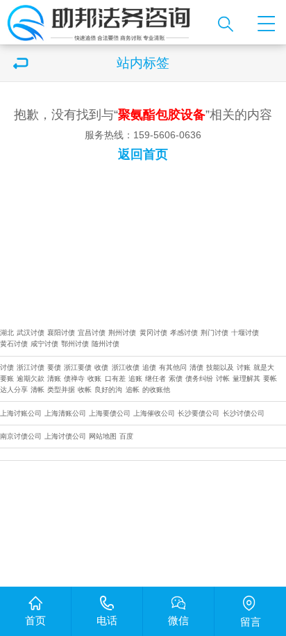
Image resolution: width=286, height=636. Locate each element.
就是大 (263, 367)
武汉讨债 (30, 332)
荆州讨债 (122, 332)
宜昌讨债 (92, 332)
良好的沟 (108, 389)
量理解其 (246, 378)
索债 (176, 378)
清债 (196, 367)
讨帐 (223, 378)
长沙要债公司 (198, 413)
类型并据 (61, 389)
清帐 (37, 389)
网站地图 (103, 436)
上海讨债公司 (65, 436)
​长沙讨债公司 (243, 413)
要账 (7, 378)
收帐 (85, 389)
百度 (126, 436)
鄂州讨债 (75, 344)
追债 (149, 367)
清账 (54, 378)
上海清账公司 (65, 413)
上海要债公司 (110, 413)
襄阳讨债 (61, 332)
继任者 (155, 378)
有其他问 (173, 367)
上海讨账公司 (21, 413)
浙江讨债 (30, 367)
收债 (101, 367)
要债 (54, 367)
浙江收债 (126, 367)
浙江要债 (78, 367)
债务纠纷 (199, 378)
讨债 (7, 367)
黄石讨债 (14, 344)
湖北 (7, 332)
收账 (94, 378)
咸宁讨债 (44, 344)
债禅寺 (74, 378)
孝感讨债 (184, 332)
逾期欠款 (30, 378)
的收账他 (156, 389)
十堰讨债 (245, 332)
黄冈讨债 (153, 332)
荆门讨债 (214, 332)
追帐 (133, 389)
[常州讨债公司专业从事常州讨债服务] (104, 22)
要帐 (270, 378)
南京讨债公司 (21, 436)
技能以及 (220, 367)
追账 (135, 378)
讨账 (244, 367)
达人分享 (14, 389)
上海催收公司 (154, 413)
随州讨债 (105, 344)
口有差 (115, 378)
